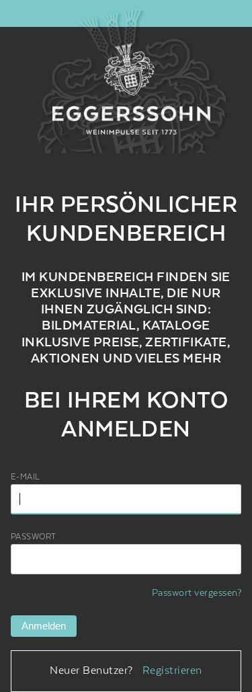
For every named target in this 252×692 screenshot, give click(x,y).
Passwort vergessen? (196, 593)
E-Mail (25, 476)
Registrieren (172, 671)
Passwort (33, 536)
